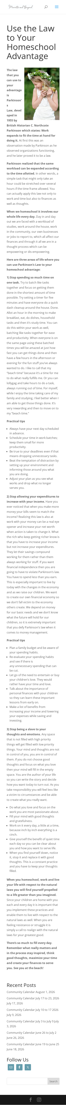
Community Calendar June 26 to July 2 (31, 1033)
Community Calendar (21, 992)
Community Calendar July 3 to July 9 (30, 1021)
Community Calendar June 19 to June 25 (33, 1044)
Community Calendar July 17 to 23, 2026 (33, 998)
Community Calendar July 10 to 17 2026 (32, 1010)
